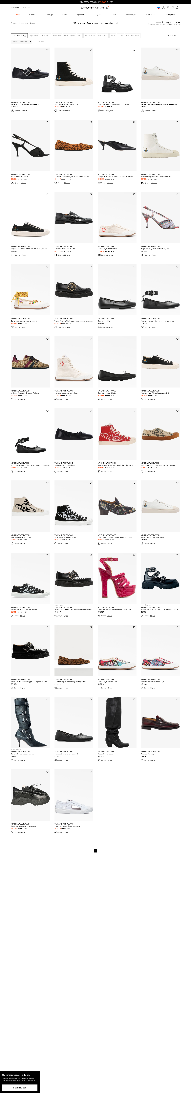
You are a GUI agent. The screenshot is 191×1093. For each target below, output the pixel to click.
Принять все (19, 1087)
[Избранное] (173, 7)
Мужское (26, 8)
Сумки (98, 14)
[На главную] (95, 8)
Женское (15, 8)
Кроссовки (81, 14)
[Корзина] (177, 7)
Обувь (64, 14)
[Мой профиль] (163, 7)
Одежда (49, 14)
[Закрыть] (30, 41)
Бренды (32, 14)
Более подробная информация (26, 1080)
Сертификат (170, 14)
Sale (18, 14)
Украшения (150, 14)
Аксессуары (131, 14)
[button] (20, 1082)
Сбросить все (39, 42)
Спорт (113, 14)
